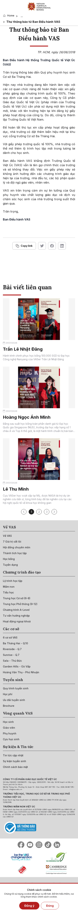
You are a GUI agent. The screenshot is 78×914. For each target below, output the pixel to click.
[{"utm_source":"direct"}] (39, 6)
